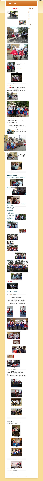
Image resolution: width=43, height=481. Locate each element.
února (29, 27)
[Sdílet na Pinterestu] (16, 83)
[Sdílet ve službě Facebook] (15, 83)
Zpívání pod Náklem (10, 173)
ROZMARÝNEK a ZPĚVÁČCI (31, 8)
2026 (29, 11)
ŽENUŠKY (11, 3)
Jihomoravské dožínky (10, 85)
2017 (29, 18)
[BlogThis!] (14, 83)
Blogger (25, 476)
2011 (29, 29)
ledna (29, 28)
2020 (29, 16)
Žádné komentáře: (11, 470)
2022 (29, 14)
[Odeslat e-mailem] (13, 83)
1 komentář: (11, 294)
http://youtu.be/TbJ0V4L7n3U (18, 68)
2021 (29, 15)
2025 (29, 12)
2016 (29, 19)
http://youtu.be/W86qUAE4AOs (16, 282)
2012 (29, 22)
